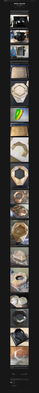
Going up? (20, 389)
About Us (8, 390)
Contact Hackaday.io (11, 390)
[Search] (27, 0)
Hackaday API (23, 390)
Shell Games (13, 374)
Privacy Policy (20, 390)
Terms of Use (17, 390)
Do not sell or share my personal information (28, 390)
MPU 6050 (25, 27)
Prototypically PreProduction (23, 374)
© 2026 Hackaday (19, 391)
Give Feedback (14, 390)
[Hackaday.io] (6, 1)
